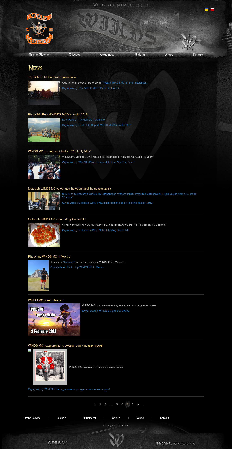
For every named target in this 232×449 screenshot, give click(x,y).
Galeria (140, 54)
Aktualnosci (107, 54)
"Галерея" (69, 262)
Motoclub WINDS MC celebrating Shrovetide (56, 219)
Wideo (169, 54)
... (111, 404)
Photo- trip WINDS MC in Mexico (49, 256)
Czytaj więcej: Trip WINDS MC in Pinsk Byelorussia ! (92, 88)
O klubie (74, 54)
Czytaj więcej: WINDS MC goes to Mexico (106, 311)
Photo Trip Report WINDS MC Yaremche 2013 (58, 114)
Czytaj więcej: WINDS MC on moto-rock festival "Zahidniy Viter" (98, 162)
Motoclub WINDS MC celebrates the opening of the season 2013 (69, 188)
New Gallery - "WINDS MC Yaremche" (84, 119)
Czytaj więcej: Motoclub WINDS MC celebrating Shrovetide (95, 230)
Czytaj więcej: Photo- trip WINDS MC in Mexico (77, 267)
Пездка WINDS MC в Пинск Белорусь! (125, 82)
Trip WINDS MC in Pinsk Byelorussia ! (52, 77)
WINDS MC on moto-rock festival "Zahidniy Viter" (59, 151)
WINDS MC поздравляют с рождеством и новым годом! (65, 345)
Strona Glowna (39, 54)
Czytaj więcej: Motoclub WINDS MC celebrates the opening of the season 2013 (107, 202)
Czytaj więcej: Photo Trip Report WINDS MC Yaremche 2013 (96, 125)
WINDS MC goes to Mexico (45, 300)
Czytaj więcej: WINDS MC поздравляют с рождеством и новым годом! (69, 389)
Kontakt (198, 54)
